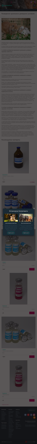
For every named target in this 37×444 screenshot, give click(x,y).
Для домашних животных (11, 223)
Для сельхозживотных (26, 223)
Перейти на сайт (11, 232)
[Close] (34, 208)
